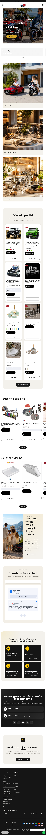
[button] (2, 5)
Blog (15, 789)
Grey (23, 487)
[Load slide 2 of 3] (21, 45)
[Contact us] (43, 832)
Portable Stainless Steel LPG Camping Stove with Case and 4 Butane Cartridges (13, 281)
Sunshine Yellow (16, 329)
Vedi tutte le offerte (23, 384)
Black (7, 249)
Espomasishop (13, 829)
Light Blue (15, 329)
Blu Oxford (18, 329)
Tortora (27, 369)
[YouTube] (23, 722)
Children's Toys (8, 106)
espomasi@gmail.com (8, 783)
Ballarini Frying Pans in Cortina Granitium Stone (30, 424)
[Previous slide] (16, 45)
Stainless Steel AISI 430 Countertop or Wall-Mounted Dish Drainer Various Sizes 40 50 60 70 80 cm (10, 424)
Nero (11, 329)
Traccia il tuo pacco (23, 759)
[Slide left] (20, 57)
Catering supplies (9, 152)
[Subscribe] (24, 813)
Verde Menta (7, 329)
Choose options (13, 258)
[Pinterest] (31, 722)
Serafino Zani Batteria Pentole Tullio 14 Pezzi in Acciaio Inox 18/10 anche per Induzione (32, 281)
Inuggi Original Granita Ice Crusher (29, 482)
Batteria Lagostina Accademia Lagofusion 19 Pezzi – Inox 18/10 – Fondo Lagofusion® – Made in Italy (32, 321)
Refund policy (26, 829)
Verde (31, 250)
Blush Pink (13, 329)
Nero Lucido (29, 250)
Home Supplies (8, 199)
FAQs (15, 796)
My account (16, 778)
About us (16, 783)
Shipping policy (26, 830)
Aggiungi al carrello (11, 252)
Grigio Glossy (25, 369)
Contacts (16, 786)
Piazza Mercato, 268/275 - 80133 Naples (7, 795)
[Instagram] (18, 722)
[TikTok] (27, 722)
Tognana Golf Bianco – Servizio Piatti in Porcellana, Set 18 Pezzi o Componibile (13, 360)
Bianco (25, 250)
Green (9, 249)
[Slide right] (25, 57)
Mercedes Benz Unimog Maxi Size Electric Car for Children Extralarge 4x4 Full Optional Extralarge (13, 243)
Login (15, 775)
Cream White (9, 329)
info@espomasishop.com (9, 786)
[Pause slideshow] (29, 45)
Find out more (11, 36)
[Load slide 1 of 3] (20, 45)
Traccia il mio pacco (17, 793)
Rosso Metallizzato (27, 250)
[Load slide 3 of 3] (23, 45)
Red (11, 249)
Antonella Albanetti (16, 602)
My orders (16, 780)
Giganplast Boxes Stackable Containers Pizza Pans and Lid (10, 483)
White (13, 249)
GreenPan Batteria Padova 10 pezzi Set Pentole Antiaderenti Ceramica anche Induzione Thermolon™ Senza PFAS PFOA (13, 322)
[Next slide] (26, 45)
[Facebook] (14, 722)
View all (23, 447)
